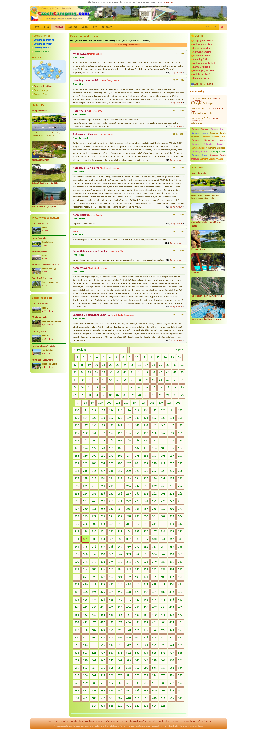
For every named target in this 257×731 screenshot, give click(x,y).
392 (154, 569)
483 (154, 622)
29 (160, 364)
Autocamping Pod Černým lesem (206, 319)
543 (111, 660)
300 (146, 516)
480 (128, 622)
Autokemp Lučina (83, 134)
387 (111, 569)
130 (137, 418)
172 (163, 440)
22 (110, 364)
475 (85, 622)
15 (172, 357)
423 (85, 592)
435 (77, 599)
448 (77, 607)
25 (132, 364)
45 (160, 372)
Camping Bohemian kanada (208, 140)
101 (109, 402)
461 (77, 614)
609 (120, 698)
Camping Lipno (218, 129)
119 (154, 410)
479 (120, 622)
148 (180, 425)
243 (102, 486)
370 (77, 561)
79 (174, 387)
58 (139, 380)
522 (154, 645)
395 (180, 569)
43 (146, 372)
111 (85, 410)
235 (146, 478)
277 (171, 501)
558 (128, 668)
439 (111, 599)
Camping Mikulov (40, 332)
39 (117, 372)
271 (120, 501)
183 (146, 448)
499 (180, 630)
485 (171, 622)
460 (180, 607)
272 (128, 501)
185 (163, 448)
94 (167, 395)
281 (94, 508)
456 (146, 607)
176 (85, 448)
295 (102, 516)
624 (154, 705)
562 (163, 668)
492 (120, 630)
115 (120, 410)
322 (111, 531)
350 (128, 546)
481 (137, 622)
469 (146, 614)
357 (77, 554)
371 (85, 561)
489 (94, 630)
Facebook (89, 721)
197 (154, 455)
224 (163, 471)
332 (85, 539)
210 (154, 463)
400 (111, 577)
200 (180, 455)
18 (82, 364)
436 (85, 599)
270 (111, 501)
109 (178, 402)
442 (137, 599)
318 (77, 531)
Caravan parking (42, 36)
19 (89, 364)
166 (111, 440)
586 (146, 683)
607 (102, 698)
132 (154, 418)
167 (120, 440)
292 (77, 516)
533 (137, 652)
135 (180, 418)
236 (154, 478)
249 (154, 486)
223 (154, 471)
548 (154, 660)
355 (171, 546)
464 (102, 614)
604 (77, 698)
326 (146, 531)
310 (120, 524)
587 (154, 683)
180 (120, 448)
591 (77, 690)
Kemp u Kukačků (201, 67)
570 (120, 675)
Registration (122, 721)
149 (77, 433)
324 (128, 531)
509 (154, 637)
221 (137, 471)
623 (146, 705)
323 (120, 531)
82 (82, 395)
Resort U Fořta (81, 111)
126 (102, 418)
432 (163, 592)
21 (103, 364)
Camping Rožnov (202, 78)
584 (128, 683)
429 (137, 592)
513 (77, 645)
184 (154, 448)
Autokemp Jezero (40, 252)
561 (154, 668)
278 (180, 501)
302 (163, 516)
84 (96, 395)
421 (180, 584)
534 (146, 652)
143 (137, 425)
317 (180, 524)
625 (163, 705)
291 (180, 508)
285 (128, 508)
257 (111, 493)
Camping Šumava (200, 129)
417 (146, 584)
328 (163, 531)
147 (171, 425)
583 (120, 683)
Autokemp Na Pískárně (86, 168)
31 (174, 364)
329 (171, 531)
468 (137, 614)
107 (161, 402)
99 (92, 402)
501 (85, 637)
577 (180, 675)
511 (171, 637)
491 (111, 630)
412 (102, 584)
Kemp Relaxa (80, 53)
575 (163, 675)
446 (171, 599)
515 (94, 645)
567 (94, 675)
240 (77, 486)
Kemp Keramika (39, 111)
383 (77, 569)
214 (77, 471)
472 (171, 614)
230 (102, 478)
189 (85, 455)
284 (120, 508)
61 (160, 380)
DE (215, 27)
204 (102, 463)
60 (153, 380)
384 (85, 569)
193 (120, 455)
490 (102, 630)
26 (139, 364)
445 (163, 599)
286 (137, 508)
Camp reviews (176, 73)
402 (128, 577)
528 (94, 652)
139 (102, 425)
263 (163, 493)
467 (128, 614)
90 (139, 395)
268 (94, 501)
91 (146, 395)
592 (85, 690)
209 (146, 463)
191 (102, 455)
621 (128, 705)
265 (180, 493)
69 (103, 387)
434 (180, 592)
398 (94, 577)
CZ (207, 27)
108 (169, 402)
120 (163, 410)
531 (120, 652)
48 (182, 372)
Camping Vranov (199, 148)
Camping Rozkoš (217, 152)
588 (163, 683)
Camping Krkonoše (216, 148)
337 (128, 539)
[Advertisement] (208, 379)
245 (120, 486)
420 (171, 584)
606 (94, 698)
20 (96, 364)
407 (171, 577)
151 (94, 433)
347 (102, 546)
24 (124, 364)
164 (94, 440)
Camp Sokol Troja (40, 224)
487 (77, 630)
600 (154, 690)
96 (182, 395)
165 (102, 440)
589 (171, 683)
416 (137, 584)
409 (77, 584)
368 (171, 554)
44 (153, 372)
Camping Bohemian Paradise (208, 144)
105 (143, 402)
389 (128, 569)
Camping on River (42, 48)
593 (94, 690)
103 (126, 402)
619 (111, 705)
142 (128, 425)
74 (139, 387)
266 (77, 501)
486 (180, 622)
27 (146, 364)
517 (111, 645)
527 (85, 652)
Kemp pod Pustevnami (42, 360)
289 (163, 508)
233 (128, 478)
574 (154, 675)
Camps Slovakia (41, 52)
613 (154, 698)
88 (124, 395)
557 (120, 668)
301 (154, 516)
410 (85, 584)
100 (100, 402)
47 (174, 372)
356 (180, 546)
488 (85, 630)
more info (168, 2)
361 (111, 554)
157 (146, 433)
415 (128, 584)
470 (154, 614)
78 (167, 387)
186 (171, 448)
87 (117, 395)
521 (146, 645)
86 (110, 395)
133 (163, 418)
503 (102, 637)
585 (137, 683)
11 (143, 357)
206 (120, 463)
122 (180, 410)
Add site (198, 84)
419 (163, 584)
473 (180, 614)
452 (111, 607)
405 (154, 577)
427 (120, 592)
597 (128, 690)
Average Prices (41, 94)
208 (137, 463)
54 (110, 380)
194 (128, 455)
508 (146, 637)
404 (146, 577)
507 (137, 637)
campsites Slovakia (171, 726)
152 (102, 433)
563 (171, 668)
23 (117, 364)
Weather (72, 27)
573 (146, 675)
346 (94, 546)
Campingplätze (76, 721)
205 (111, 463)
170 (146, 440)
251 (171, 486)
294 (94, 516)
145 (154, 425)
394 (171, 569)
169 (137, 440)
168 (128, 440)
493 (128, 630)
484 (163, 622)
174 (180, 440)
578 (77, 683)
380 (163, 561)
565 (77, 675)
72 (124, 387)
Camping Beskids (200, 152)
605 (85, 698)
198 (163, 455)
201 (77, 463)
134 (171, 418)
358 (85, 554)
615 (171, 698)
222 (146, 471)
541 (94, 660)
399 (102, 577)
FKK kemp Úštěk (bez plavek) (45, 207)
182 (137, 448)
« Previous (79, 349)
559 (137, 668)
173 (171, 440)
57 (132, 380)
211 (163, 463)
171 (154, 440)
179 (111, 448)
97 (78, 402)
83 (89, 395)
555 (102, 668)
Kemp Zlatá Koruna (40, 160)
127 (111, 418)
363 (128, 554)
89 (132, 395)
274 (146, 501)
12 (150, 357)
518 (120, 645)
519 (128, 645)
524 (171, 645)
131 (146, 418)
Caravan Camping (202, 52)
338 (137, 539)
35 (89, 372)
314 (154, 524)
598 (137, 690)
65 (74, 387)
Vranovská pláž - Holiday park (45, 265)
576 (171, 675)
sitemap (133, 721)
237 (163, 478)
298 (128, 516)
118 (146, 410)
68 (96, 387)
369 (180, 554)
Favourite (210, 84)
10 (136, 357)
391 (146, 569)
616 (180, 698)
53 (103, 380)
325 (137, 531)
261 (146, 493)
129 (128, 418)
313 (146, 524)
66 (82, 387)
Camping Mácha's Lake (213, 137)
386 (102, 569)
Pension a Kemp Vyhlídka (43, 346)
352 (146, 546)
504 (111, 637)
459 (171, 607)
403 (137, 577)
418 (154, 584)
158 (154, 433)
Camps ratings (41, 90)
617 (94, 705)
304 (180, 516)
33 (74, 372)
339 (146, 539)
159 (163, 433)
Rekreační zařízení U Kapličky (45, 183)
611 (137, 698)
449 (85, 607)
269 (102, 501)
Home (36, 27)
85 (103, 395)
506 (128, 637)
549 (163, 660)
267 (85, 501)
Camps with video (43, 86)
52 (96, 380)
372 (94, 561)
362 (120, 554)
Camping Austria (119, 726)
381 (171, 561)
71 (117, 387)
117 (137, 410)
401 (120, 577)
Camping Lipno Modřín (86, 80)
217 (102, 471)
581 (102, 683)
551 (180, 660)
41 (132, 372)
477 (102, 622)
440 (120, 599)
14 (165, 357)
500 (77, 637)
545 (128, 660)
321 (102, 531)
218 (111, 471)
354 (163, 546)
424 (94, 592)
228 (85, 478)
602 (171, 690)
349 (120, 546)
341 (163, 539)
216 (94, 471)
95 (174, 395)
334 (102, 539)
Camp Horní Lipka (40, 304)
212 (171, 463)
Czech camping (61, 721)
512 (180, 637)
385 (94, 569)
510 (163, 637)
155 (128, 433)
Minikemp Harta (39, 317)
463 (94, 614)
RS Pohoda (196, 273)
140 (111, 425)
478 (111, 622)
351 (137, 546)
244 (111, 486)
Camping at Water (43, 44)
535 (154, 652)
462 (85, 614)
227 (77, 478)
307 (94, 524)
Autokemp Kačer (202, 56)
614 (163, 698)
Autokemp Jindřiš (202, 74)
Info (94, 27)
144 (146, 425)
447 (180, 599)
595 (111, 690)
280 (85, 508)
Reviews (58, 27)
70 (110, 387)
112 (94, 410)
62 (167, 380)
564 (180, 668)
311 (128, 524)
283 (111, 508)
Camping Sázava (200, 133)
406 (163, 577)
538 (180, 652)
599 (146, 690)
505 (120, 637)
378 (146, 561)
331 (77, 539)
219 (120, 471)
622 (137, 705)
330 (180, 531)
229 (94, 478)
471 (163, 614)
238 (171, 478)
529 (102, 652)
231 (111, 478)
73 (132, 387)
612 (146, 698)
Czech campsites (63, 726)
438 (102, 599)
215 (85, 471)
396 (77, 577)
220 (128, 471)
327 (154, 531)
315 (163, 524)
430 (146, 592)
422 (77, 592)
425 (102, 592)
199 (171, 455)
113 (102, 410)
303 (171, 516)
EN (222, 27)
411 (94, 584)
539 (77, 660)
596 (120, 690)
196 (146, 455)
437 (94, 599)
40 (124, 372)
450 (94, 607)
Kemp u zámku (198, 249)
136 (77, 425)
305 (77, 524)
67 (89, 387)
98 (85, 402)
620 (120, 705)
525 (180, 645)
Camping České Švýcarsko (211, 159)
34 (82, 372)
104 (135, 402)
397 (85, 577)
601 (163, 690)
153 (111, 433)
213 (180, 463)
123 (77, 418)
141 (120, 425)
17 (74, 364)
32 (182, 364)
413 (111, 584)
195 (137, 455)
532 (128, 652)
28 (153, 364)
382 (180, 561)
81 (74, 395)
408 (180, 577)
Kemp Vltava (80, 268)
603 (180, 690)
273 (137, 501)
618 (102, 705)
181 (128, 448)
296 (111, 516)
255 (94, 493)
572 (137, 675)
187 (180, 448)
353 (154, 546)
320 (94, 531)
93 (160, 395)
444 (154, 599)
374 (111, 561)
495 (146, 630)
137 (85, 425)
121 (171, 410)
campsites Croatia (196, 726)
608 (111, 698)
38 (110, 372)
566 (85, 675)
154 (120, 433)
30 (167, 364)
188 (77, 455)
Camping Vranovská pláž (204, 41)
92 (153, 395)
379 (154, 561)
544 (120, 660)
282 (102, 508)
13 (157, 357)
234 (137, 478)
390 (137, 569)
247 (137, 486)
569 (111, 675)
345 (85, 546)
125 (94, 418)
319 (85, 531)
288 (154, 508)
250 (163, 486)
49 (74, 380)
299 (137, 516)
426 (111, 592)
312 (137, 524)
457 (154, 607)
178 (102, 448)
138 (94, 425)
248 (146, 486)
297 (120, 516)
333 (94, 539)
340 (154, 539)
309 (111, 524)
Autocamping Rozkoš (204, 63)
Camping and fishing (44, 40)
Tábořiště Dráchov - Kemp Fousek (206, 296)
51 (89, 380)
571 (128, 675)
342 (171, 539)
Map (46, 27)
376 (128, 561)
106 (152, 402)
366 (154, 554)
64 (182, 380)
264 (171, 493)
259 (128, 493)
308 (102, 524)
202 (85, 463)
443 (146, 599)
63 (174, 380)
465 (111, 614)
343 (180, 539)
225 (171, 471)
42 (139, 372)
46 (167, 372)
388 (120, 569)
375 (120, 561)
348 (111, 546)
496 (154, 630)
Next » (179, 349)
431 (154, 592)
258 (120, 493)
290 (171, 508)
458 (163, 607)
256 (102, 493)
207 (128, 463)
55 (117, 380)
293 (85, 516)
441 (128, 599)
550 (171, 660)
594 (102, 690)
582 (111, 683)
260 (137, 493)
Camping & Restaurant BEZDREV (91, 315)
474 (77, 622)
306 (85, 524)
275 (154, 501)
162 (77, 440)
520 (137, 645)
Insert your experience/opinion (128, 45)
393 (163, 569)
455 (137, 607)
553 (85, 668)
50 (82, 380)
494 (137, 630)
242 (94, 486)
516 (102, 645)
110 (77, 410)
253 (77, 493)
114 (111, 410)
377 (137, 561)
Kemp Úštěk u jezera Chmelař (90, 251)
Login (85, 27)
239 (180, 478)
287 (146, 508)
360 (102, 554)
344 (77, 546)
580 (94, 683)
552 (77, 668)
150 (85, 433)
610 (128, 698)
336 (120, 539)
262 (154, 493)
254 (85, 493)
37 (103, 372)
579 (85, 683)
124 (85, 418)
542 (102, 660)
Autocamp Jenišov (202, 44)
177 (94, 448)
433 (171, 592)
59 (146, 380)
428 (128, 592)
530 (111, 652)
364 (137, 554)
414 (120, 584)
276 (163, 501)
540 (85, 660)
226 (180, 471)
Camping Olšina (201, 59)
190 (94, 455)
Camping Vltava (199, 155)
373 (102, 561)
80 (182, 387)
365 (146, 554)
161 (180, 433)
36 (96, 372)
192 (111, 455)
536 (163, 652)
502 (94, 637)
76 (153, 387)
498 (171, 630)
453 (120, 607)
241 (85, 486)
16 (179, 357)
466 (120, 614)
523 (163, 645)
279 (77, 508)
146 (163, 425)
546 (137, 660)
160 (171, 433)
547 (146, 660)
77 (160, 387)
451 (102, 607)
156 (137, 433)
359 (94, 554)
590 (180, 683)
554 (94, 668)
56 (124, 380)
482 (146, 622)
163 (85, 440)
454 (128, 607)
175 (77, 448)
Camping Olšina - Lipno (42, 278)
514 (85, 645)
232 (120, 478)
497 (163, 630)
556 (111, 668)
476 (94, 622)
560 (146, 668)
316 (171, 524)
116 (128, 410)
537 (171, 652)
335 (111, 539)
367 (163, 554)
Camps (50, 721)
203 (94, 463)
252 (180, 486)
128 (120, 418)
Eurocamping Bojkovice (203, 71)
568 (102, 675)
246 (128, 486)
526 (77, 652)
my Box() (107, 27)
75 (146, 387)
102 (117, 402)
